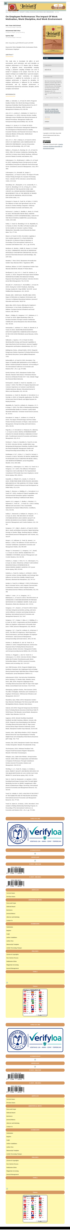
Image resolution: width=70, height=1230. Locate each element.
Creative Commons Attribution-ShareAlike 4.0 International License (53, 146)
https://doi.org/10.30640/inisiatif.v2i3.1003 (21, 43)
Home (7, 10)
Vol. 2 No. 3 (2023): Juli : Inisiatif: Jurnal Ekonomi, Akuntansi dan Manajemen (30, 12)
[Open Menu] (5, 3)
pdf (46, 58)
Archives (13, 10)
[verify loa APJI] (35, 846)
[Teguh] (7, 983)
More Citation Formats (52, 97)
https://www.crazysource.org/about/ (16, 1019)
